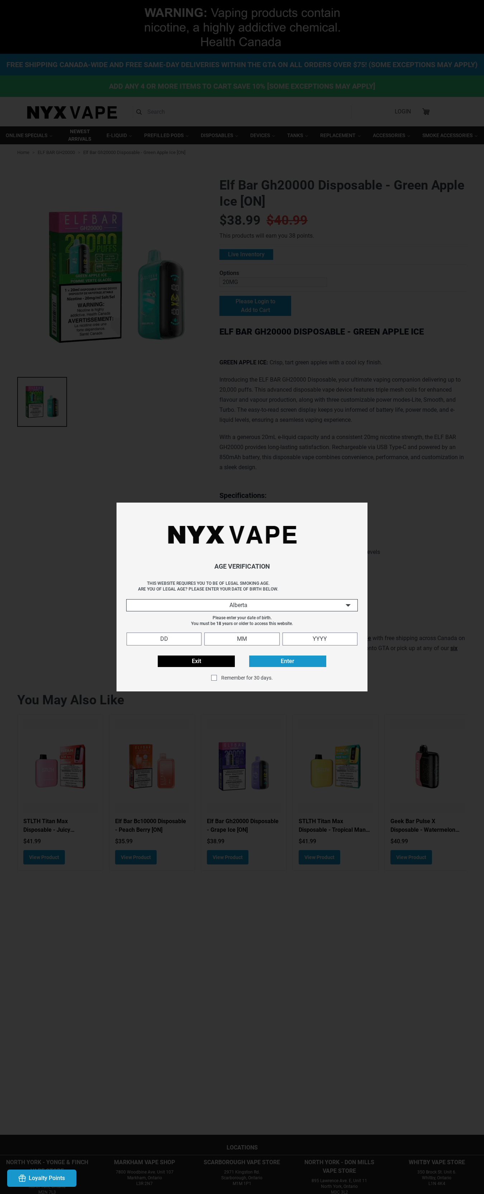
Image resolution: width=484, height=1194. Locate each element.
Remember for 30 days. (247, 678)
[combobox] (242, 605)
